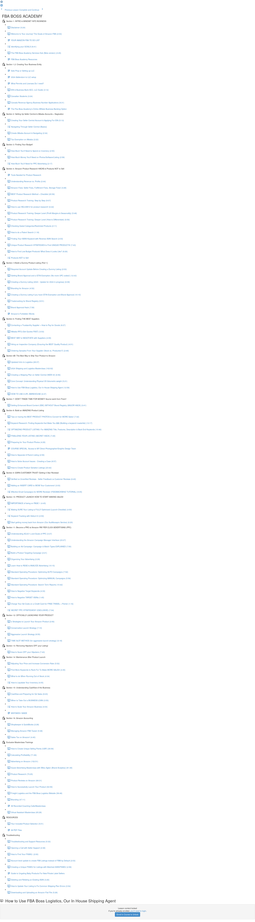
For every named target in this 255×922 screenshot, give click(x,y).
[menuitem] (1, 6)
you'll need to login (138, 911)
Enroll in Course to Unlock (127, 914)
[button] (1, 2)
